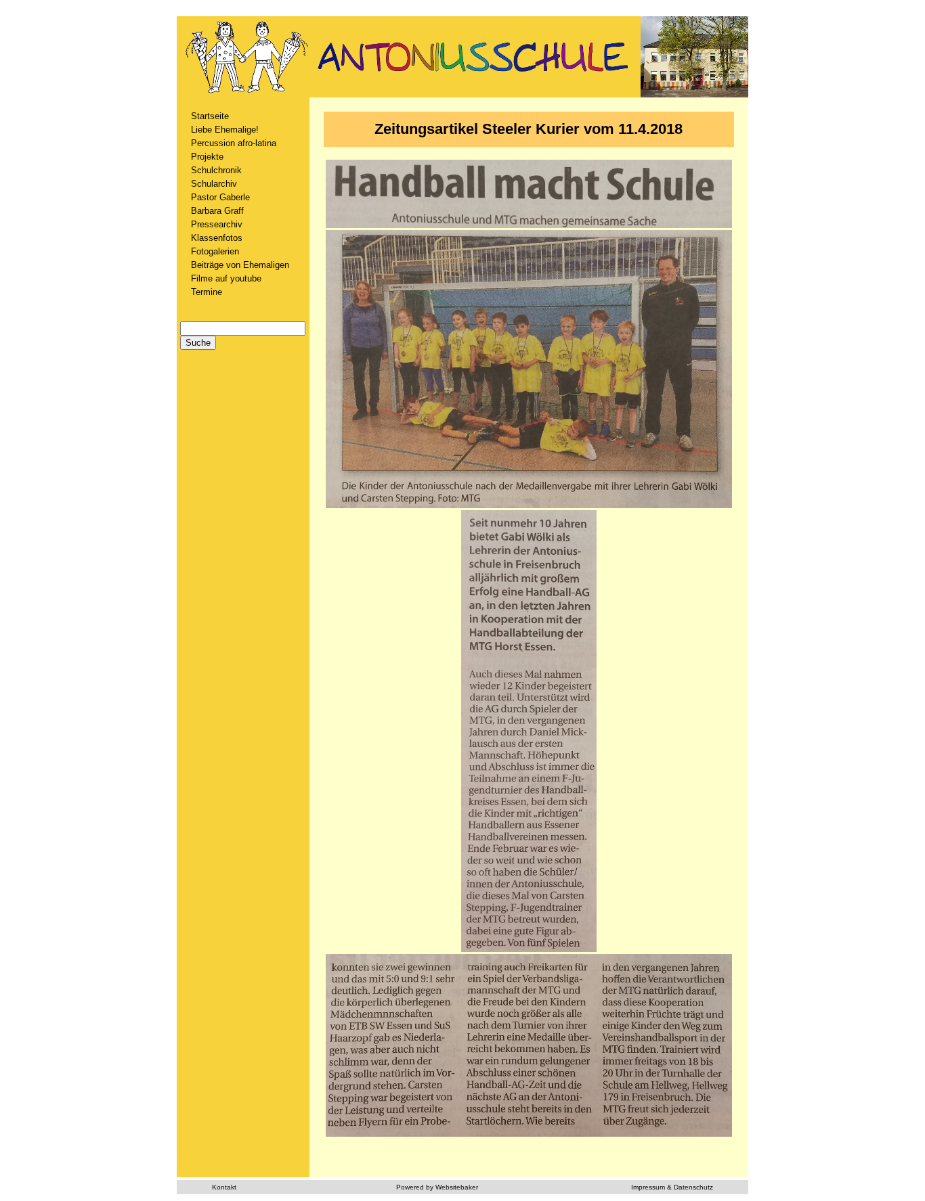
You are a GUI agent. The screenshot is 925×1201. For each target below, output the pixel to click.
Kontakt (224, 1187)
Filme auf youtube (226, 278)
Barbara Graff (217, 211)
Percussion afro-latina (233, 143)
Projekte (207, 157)
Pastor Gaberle (220, 197)
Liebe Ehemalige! (225, 129)
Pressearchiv (216, 224)
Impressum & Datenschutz (672, 1187)
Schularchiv (214, 184)
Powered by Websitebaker (437, 1187)
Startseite (210, 116)
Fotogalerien (215, 251)
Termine (206, 292)
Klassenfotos (216, 238)
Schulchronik (216, 170)
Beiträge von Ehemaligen (240, 265)
